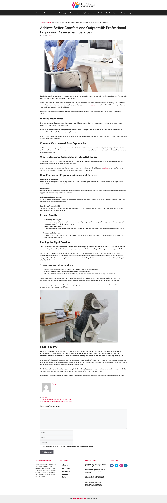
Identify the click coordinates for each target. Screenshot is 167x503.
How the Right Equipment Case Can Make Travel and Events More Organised (95, 471)
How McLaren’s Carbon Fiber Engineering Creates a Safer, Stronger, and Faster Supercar (93, 484)
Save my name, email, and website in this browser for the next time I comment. (68, 446)
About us (65, 465)
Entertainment (74, 13)
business (106, 168)
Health (115, 13)
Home (38, 13)
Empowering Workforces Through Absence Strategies (57, 401)
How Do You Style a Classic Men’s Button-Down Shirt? (56, 399)
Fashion (123, 13)
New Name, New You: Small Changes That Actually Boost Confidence (95, 465)
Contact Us (66, 468)
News (45, 13)
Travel (108, 13)
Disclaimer (66, 471)
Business (53, 13)
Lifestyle (99, 13)
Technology (62, 13)
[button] (129, 12)
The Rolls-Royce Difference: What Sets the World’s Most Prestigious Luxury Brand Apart (94, 477)
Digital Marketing (88, 13)
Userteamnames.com (79, 498)
